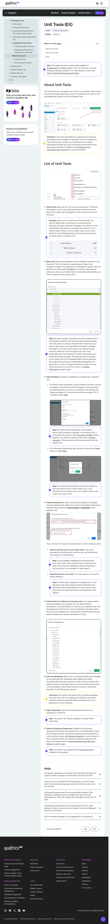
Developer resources (63, 874)
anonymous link (85, 750)
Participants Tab (17, 20)
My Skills (55, 13)
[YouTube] (24, 910)
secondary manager (84, 435)
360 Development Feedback (14, 898)
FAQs (47, 57)
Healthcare (34, 864)
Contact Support (68, 13)
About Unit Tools (51, 49)
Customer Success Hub (64, 867)
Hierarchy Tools (20, 59)
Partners (85, 884)
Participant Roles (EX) (21, 27)
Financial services (36, 867)
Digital (32, 895)
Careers (84, 874)
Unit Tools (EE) (20, 56)
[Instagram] (5, 910)
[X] (15, 910)
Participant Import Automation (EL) (24, 38)
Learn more (13, 102)
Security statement (45, 919)
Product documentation (65, 870)
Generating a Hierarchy (23, 63)
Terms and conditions (28, 919)
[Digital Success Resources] (97, 3)
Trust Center (86, 888)
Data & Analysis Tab (18, 69)
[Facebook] (10, 910)
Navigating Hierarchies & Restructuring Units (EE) (24, 51)
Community (60, 864)
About (84, 864)
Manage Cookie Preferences (64, 919)
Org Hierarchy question (74, 736)
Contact (85, 867)
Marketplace (86, 877)
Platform (85, 870)
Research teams (36, 888)
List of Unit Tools (51, 53)
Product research (36, 892)
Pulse (11, 80)
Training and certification (65, 877)
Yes (85, 829)
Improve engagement (12, 870)
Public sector (35, 870)
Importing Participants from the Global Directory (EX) (23, 32)
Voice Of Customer (11, 885)
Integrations (86, 881)
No (94, 829)
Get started (13, 140)
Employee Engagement (12, 894)
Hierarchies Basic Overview (24, 46)
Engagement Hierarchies (22, 43)
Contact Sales (84, 13)
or (79, 508)
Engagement (52, 68)
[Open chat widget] (103, 919)
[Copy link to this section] (42, 85)
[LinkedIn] (19, 910)
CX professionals (36, 885)
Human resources (36, 899)
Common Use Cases (18, 76)
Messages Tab (16, 66)
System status (61, 881)
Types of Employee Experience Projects (63, 73)
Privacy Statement (11, 919)
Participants (17, 24)
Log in (99, 13)
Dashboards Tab (17, 73)
